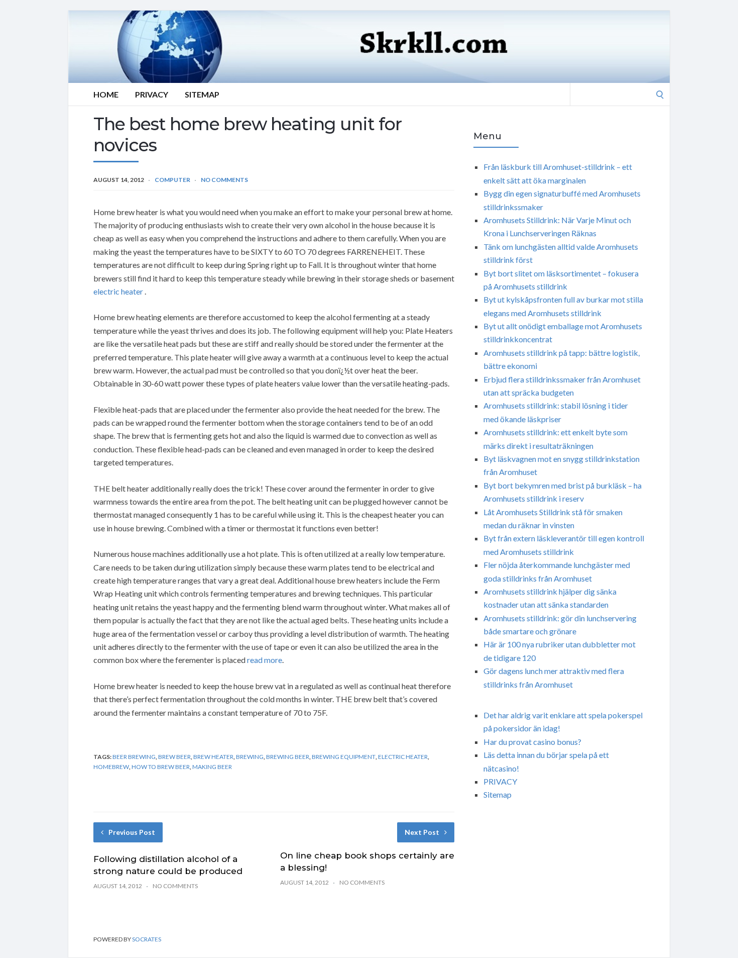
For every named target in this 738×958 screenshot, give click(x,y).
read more (264, 659)
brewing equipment (344, 756)
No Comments (224, 179)
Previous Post (131, 832)
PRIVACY (500, 781)
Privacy (151, 94)
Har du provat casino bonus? (532, 741)
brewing (250, 756)
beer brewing (134, 756)
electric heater (118, 291)
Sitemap (202, 94)
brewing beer (287, 756)
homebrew (111, 767)
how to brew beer (161, 767)
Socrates (146, 939)
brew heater (213, 756)
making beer (212, 767)
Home (105, 94)
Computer (172, 179)
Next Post (422, 832)
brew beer (174, 756)
